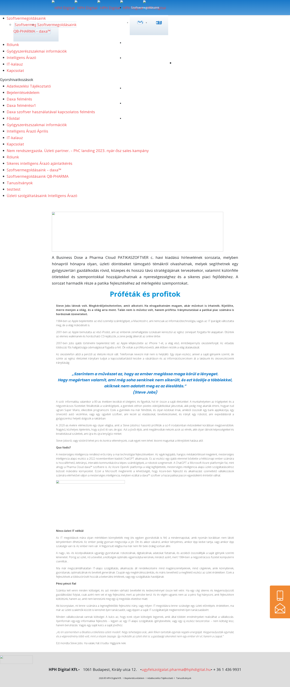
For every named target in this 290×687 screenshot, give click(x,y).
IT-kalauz (15, 137)
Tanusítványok (20, 182)
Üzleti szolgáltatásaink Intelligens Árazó (42, 195)
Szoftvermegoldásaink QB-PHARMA (37, 176)
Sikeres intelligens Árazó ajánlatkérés (39, 163)
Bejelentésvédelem (134, 678)
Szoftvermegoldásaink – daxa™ (34, 170)
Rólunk (13, 157)
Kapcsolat (15, 144)
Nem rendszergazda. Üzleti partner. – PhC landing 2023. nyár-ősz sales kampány (78, 150)
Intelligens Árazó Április (27, 131)
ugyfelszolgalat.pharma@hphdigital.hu (176, 669)
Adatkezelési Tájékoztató (160, 678)
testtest (13, 189)
